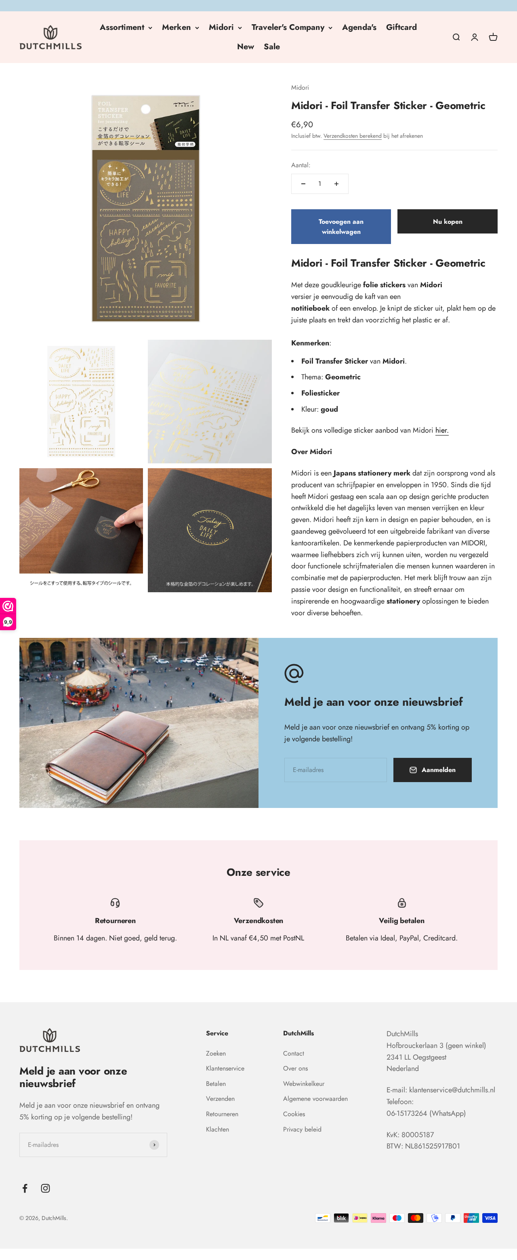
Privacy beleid (302, 1129)
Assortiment (122, 27)
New (245, 47)
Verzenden (220, 1098)
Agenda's (359, 27)
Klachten (217, 1129)
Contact (293, 1053)
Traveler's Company (288, 27)
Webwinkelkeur (303, 1083)
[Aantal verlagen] (303, 184)
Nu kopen (447, 221)
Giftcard (401, 27)
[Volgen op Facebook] (24, 1188)
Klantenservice (225, 1068)
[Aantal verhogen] (336, 184)
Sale (272, 47)
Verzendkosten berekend (353, 136)
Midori (221, 27)
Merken (176, 27)
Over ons (295, 1068)
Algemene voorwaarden (315, 1098)
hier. (442, 430)
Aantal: (301, 165)
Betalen (216, 1083)
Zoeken (216, 1053)
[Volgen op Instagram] (45, 1188)
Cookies (294, 1114)
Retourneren (222, 1114)
